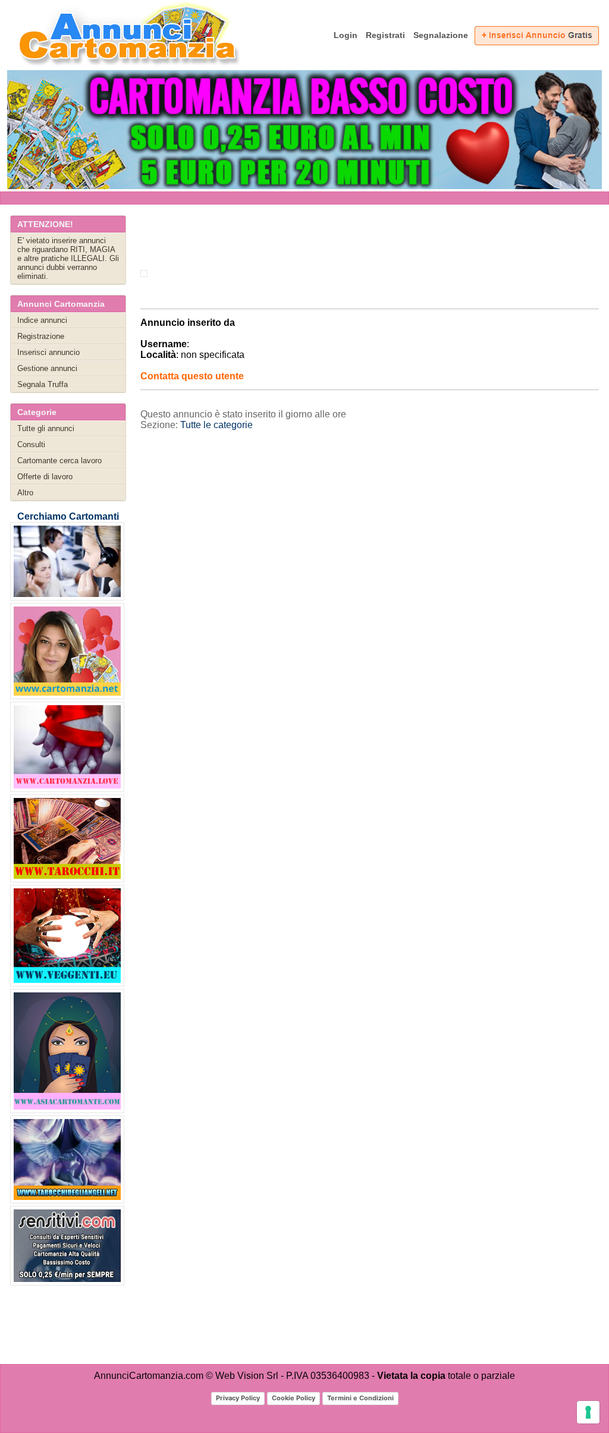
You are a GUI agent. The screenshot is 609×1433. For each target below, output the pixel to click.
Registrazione (40, 336)
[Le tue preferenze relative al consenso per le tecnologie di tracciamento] (588, 1412)
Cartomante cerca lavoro (59, 460)
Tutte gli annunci (45, 428)
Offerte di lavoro (45, 476)
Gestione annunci (47, 368)
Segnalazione (440, 35)
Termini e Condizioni (360, 1398)
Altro (25, 492)
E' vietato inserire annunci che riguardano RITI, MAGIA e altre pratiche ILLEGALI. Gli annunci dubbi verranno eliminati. (68, 258)
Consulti (31, 444)
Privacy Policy (238, 1398)
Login (345, 35)
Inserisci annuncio (48, 352)
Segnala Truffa (42, 384)
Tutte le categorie (216, 425)
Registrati (385, 35)
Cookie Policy (293, 1398)
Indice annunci (42, 320)
